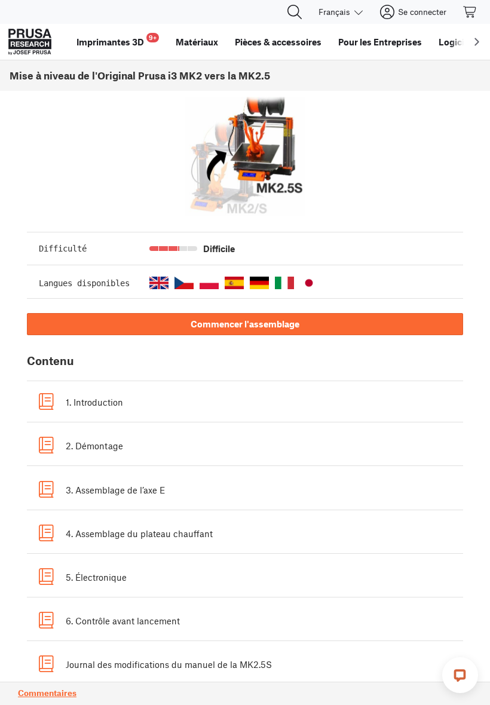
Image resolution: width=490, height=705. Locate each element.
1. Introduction (94, 402)
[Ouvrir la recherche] (295, 12)
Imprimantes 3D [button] (116, 40)
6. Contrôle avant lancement (123, 620)
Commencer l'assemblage (245, 323)
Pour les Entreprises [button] (380, 41)
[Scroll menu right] (477, 42)
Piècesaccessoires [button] (278, 41)
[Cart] (470, 12)
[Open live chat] (460, 675)
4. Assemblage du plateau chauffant (139, 533)
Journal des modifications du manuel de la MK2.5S (169, 664)
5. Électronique (96, 577)
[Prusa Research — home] (30, 42)
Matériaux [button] (197, 41)
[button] (159, 283)
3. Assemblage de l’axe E (115, 490)
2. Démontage (94, 445)
